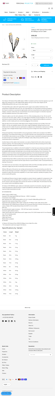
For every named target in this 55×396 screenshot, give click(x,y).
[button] (52, 8)
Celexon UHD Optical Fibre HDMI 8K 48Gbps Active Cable (14, 24)
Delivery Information (33, 320)
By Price (4, 362)
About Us (31, 325)
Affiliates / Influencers (34, 328)
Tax (29, 339)
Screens (4, 354)
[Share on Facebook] (38, 77)
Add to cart (46, 65)
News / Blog (5, 368)
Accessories (5, 357)
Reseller (31, 333)
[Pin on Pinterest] (41, 77)
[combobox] (44, 3)
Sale (3, 370)
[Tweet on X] (35, 77)
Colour (32, 47)
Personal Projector (8, 391)
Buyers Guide (32, 317)
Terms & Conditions (33, 341)
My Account (31, 331)
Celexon (33, 27)
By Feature (5, 359)
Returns (30, 323)
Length (32, 54)
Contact (4, 373)
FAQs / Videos (5, 365)
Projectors (4, 351)
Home (6, 12)
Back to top (27, 307)
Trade (30, 336)
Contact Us (37, 15)
